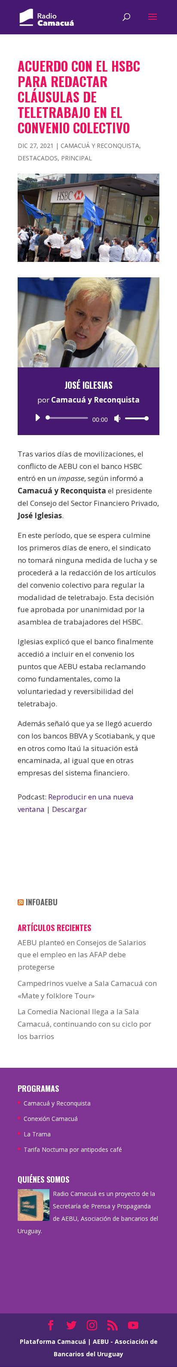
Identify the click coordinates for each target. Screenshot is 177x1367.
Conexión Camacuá (51, 1119)
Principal (76, 158)
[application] (88, 418)
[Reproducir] (37, 417)
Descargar (69, 809)
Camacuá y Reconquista (100, 145)
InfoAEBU (42, 901)
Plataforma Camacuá (53, 1341)
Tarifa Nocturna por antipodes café (73, 1149)
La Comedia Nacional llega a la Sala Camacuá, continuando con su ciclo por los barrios (84, 1023)
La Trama (37, 1134)
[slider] (134, 418)
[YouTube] (133, 1326)
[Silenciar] (117, 418)
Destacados (38, 158)
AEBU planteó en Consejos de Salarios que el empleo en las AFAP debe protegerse (82, 954)
